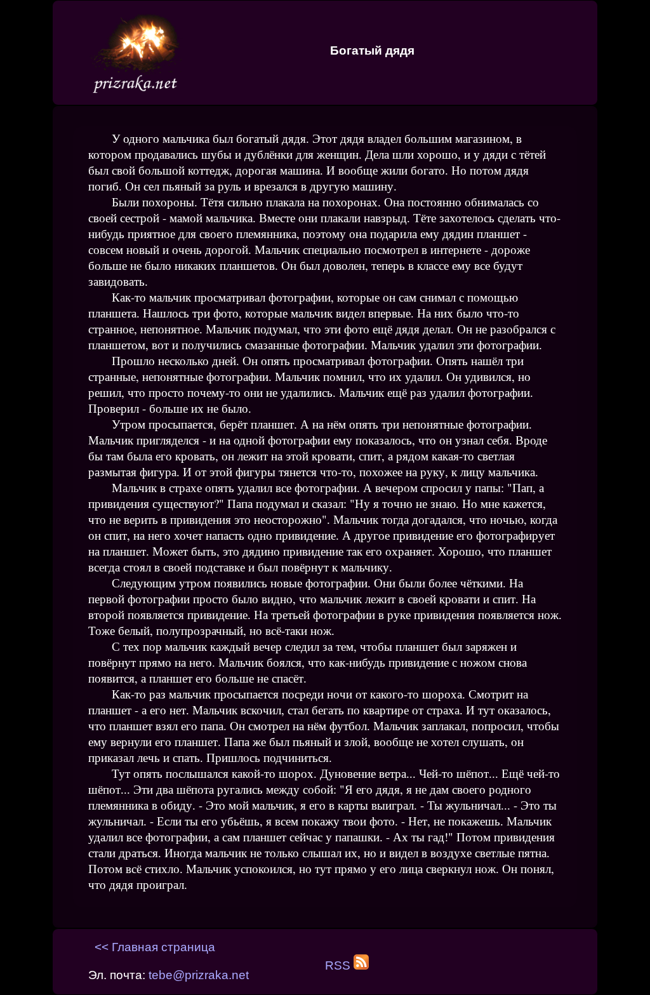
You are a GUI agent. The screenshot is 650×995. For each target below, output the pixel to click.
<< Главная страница (155, 947)
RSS (339, 965)
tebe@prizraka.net (199, 975)
